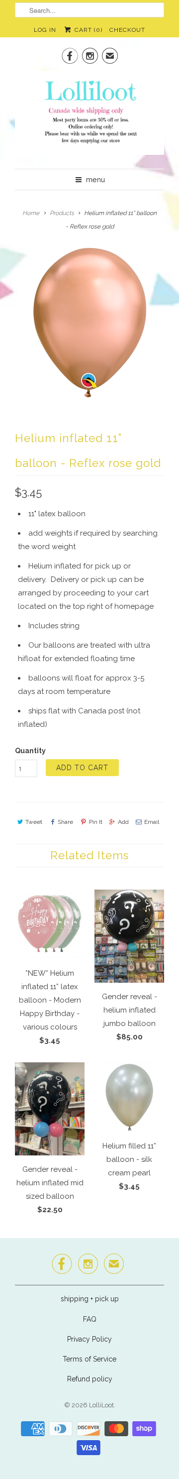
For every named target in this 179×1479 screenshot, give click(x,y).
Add (123, 821)
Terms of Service (89, 1359)
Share (65, 821)
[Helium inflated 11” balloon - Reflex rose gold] (89, 322)
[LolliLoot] (89, 116)
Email (151, 821)
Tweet (33, 821)
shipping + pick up (90, 1299)
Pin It (95, 821)
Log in (45, 29)
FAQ (89, 1319)
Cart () (87, 29)
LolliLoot (101, 1405)
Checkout (127, 29)
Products (62, 213)
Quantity (30, 751)
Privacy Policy (89, 1339)
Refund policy (89, 1379)
